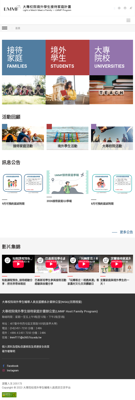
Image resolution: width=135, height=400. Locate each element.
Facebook (12, 365)
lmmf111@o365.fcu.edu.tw (25, 337)
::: (114, 8)
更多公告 (126, 232)
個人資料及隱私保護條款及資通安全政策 (25, 346)
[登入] (125, 8)
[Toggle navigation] (4, 27)
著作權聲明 (8, 351)
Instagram (12, 370)
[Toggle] (128, 20)
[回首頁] (36, 8)
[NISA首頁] (131, 7)
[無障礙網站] (9, 394)
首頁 (17, 28)
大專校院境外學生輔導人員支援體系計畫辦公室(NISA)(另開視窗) (42, 302)
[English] (119, 8)
